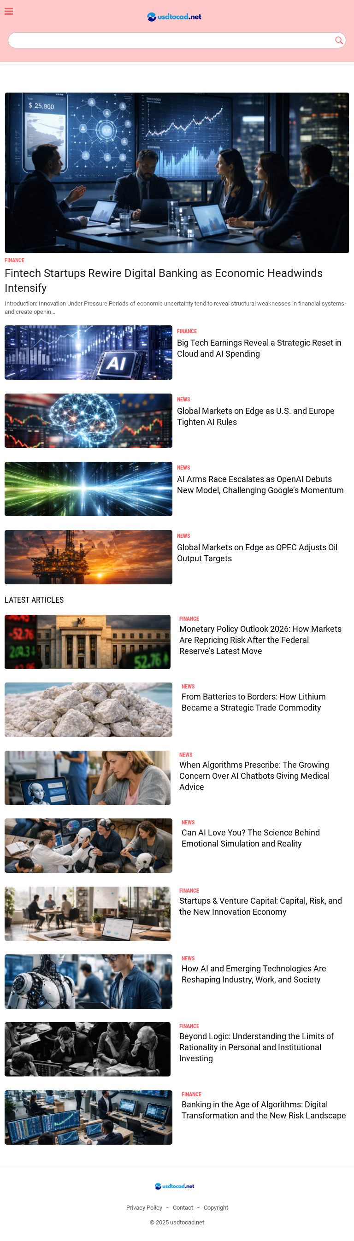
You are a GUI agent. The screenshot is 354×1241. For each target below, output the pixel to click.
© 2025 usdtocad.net (177, 1222)
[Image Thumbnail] (177, 172)
